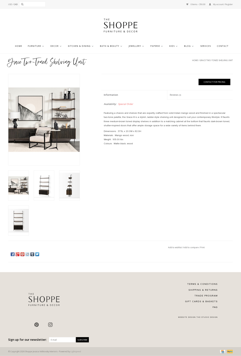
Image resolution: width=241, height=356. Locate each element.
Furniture (34, 46)
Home (18, 46)
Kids (172, 46)
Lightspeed (76, 351)
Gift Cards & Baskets (201, 301)
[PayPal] (229, 351)
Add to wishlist (175, 247)
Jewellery (135, 46)
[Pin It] (22, 254)
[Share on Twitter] (37, 254)
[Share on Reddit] (27, 254)
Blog (187, 46)
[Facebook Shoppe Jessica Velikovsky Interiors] (29, 324)
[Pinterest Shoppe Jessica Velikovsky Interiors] (36, 324)
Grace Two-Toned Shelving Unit (216, 60)
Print (202, 247)
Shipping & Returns (203, 290)
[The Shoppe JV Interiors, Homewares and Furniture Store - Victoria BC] (120, 26)
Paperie (155, 46)
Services (205, 46)
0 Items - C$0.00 (198, 4)
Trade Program (206, 295)
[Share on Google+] (18, 254)
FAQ (215, 307)
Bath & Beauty (109, 46)
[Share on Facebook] (13, 254)
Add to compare (191, 247)
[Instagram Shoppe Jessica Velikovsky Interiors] (50, 324)
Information (111, 94)
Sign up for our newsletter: (27, 339)
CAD (16, 4)
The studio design (207, 317)
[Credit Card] (222, 351)
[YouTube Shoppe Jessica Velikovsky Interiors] (43, 324)
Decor (54, 46)
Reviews (175, 94)
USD (10, 4)
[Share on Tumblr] (32, 254)
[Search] (22, 4)
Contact (223, 46)
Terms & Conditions (202, 284)
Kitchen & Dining (79, 46)
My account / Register (223, 4)
